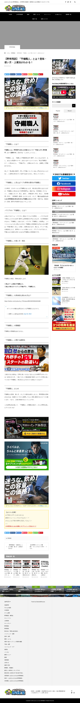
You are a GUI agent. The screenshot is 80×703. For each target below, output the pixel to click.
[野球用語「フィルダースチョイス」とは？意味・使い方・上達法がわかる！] (55, 128)
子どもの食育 (7, 607)
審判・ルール (36, 14)
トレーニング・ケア (9, 646)
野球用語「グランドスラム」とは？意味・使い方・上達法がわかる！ (63, 166)
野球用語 (12, 47)
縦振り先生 (7, 665)
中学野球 (6, 610)
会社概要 (38, 691)
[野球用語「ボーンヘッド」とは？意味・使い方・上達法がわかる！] (55, 117)
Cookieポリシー (36, 692)
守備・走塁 (7, 644)
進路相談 (6, 660)
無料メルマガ (44, 19)
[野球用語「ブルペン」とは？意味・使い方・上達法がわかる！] (55, 140)
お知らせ (6, 662)
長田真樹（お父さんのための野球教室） (14, 675)
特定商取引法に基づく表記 (48, 691)
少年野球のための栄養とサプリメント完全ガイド (20, 526)
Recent (70, 110)
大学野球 (6, 620)
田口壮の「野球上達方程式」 (11, 631)
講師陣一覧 (68, 14)
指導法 (6, 649)
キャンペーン (47, 14)
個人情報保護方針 (61, 691)
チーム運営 (7, 613)
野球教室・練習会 (8, 615)
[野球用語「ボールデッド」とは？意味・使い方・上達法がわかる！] (55, 151)
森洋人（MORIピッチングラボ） (12, 670)
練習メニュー (7, 654)
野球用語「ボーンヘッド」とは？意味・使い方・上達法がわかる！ (63, 120)
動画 (28, 14)
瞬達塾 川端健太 (8, 667)
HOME (10, 14)
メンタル (6, 652)
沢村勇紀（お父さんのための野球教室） (14, 680)
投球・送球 (7, 636)
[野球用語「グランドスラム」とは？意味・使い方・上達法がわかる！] (55, 162)
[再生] (54, 97)
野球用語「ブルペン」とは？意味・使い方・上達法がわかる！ (63, 143)
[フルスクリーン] (73, 97)
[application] (64, 92)
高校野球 (6, 605)
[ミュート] (71, 97)
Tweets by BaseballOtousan (38, 601)
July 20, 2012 (27, 314)
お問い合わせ (45, 692)
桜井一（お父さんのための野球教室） (13, 678)
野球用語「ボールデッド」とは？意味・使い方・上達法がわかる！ (63, 155)
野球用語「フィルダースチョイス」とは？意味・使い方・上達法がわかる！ (63, 131)
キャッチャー (7, 623)
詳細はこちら (43, 108)
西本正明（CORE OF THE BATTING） (14, 673)
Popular (58, 110)
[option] (8, 591)
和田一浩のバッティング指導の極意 (13, 641)
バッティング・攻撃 (9, 633)
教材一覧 (34, 19)
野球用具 (6, 628)
